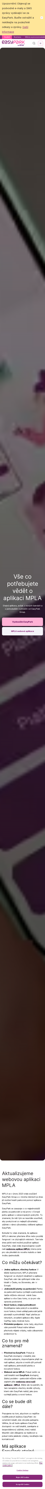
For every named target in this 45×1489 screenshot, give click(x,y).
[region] (22, 1470)
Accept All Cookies (22, 1484)
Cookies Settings (22, 1470)
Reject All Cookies (22, 1477)
